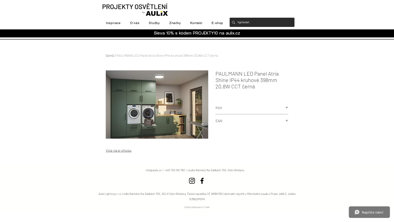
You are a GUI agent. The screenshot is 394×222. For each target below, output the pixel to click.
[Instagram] (192, 181)
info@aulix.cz (153, 170)
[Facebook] (202, 181)
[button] (113, 23)
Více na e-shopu (119, 150)
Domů (110, 55)
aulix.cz (233, 33)
